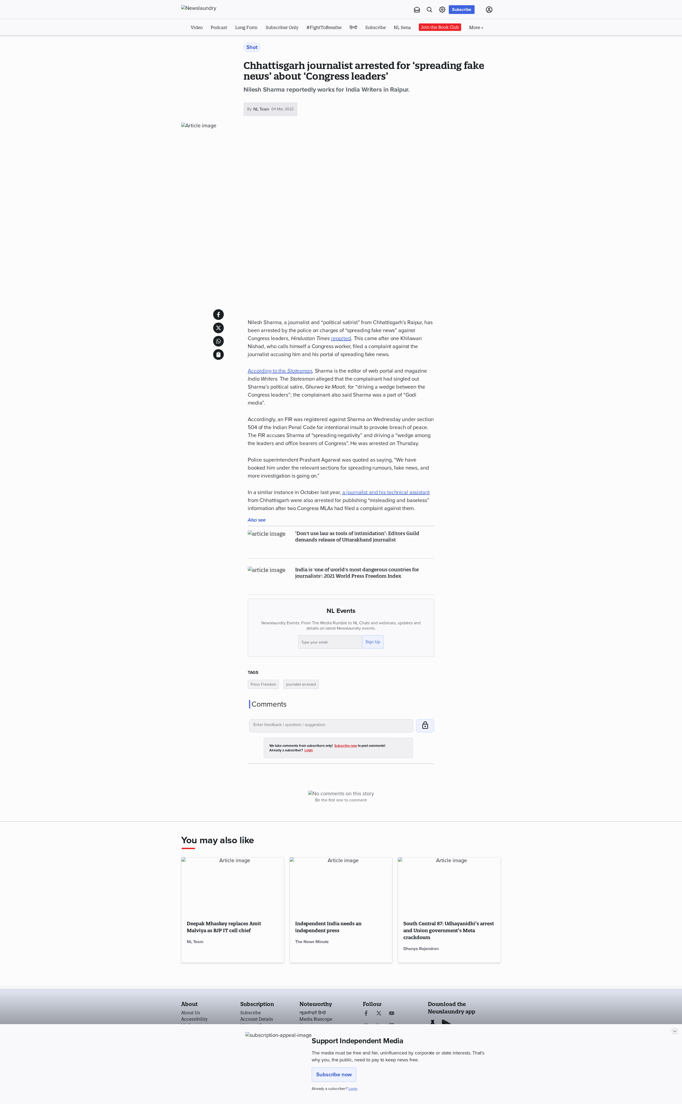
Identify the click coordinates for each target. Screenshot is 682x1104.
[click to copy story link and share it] (218, 354)
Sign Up (373, 642)
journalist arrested (301, 684)
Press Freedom (263, 684)
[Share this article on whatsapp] (218, 341)
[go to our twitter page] (378, 1014)
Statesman (299, 371)
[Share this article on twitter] (218, 328)
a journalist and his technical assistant (386, 492)
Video (197, 27)
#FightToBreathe (324, 27)
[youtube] (391, 1014)
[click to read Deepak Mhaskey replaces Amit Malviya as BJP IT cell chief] (232, 886)
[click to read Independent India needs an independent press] (341, 886)
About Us (190, 1012)
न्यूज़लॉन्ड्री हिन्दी (312, 1012)
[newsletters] (416, 9)
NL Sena (402, 27)
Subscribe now (334, 1075)
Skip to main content (208, 42)
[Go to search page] (429, 9)
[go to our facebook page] (366, 1014)
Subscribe (461, 9)
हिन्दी (353, 27)
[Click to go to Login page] (489, 9)
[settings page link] (442, 9)
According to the (267, 371)
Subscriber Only (282, 27)
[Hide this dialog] (675, 1031)
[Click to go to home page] (210, 8)
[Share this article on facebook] (218, 314)
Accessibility (194, 1019)
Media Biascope (315, 1019)
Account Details (256, 1019)
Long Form (246, 27)
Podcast (219, 27)
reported (341, 338)
